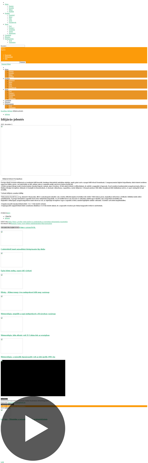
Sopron (11, 6)
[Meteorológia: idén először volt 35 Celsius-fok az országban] (12, 331)
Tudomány (12, 42)
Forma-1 (11, 28)
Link (2, 462)
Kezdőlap (4, 111)
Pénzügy (7, 37)
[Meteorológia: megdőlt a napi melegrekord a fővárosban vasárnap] (12, 310)
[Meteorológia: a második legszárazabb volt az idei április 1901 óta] (12, 353)
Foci (10, 26)
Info (6, 59)
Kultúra (7, 13)
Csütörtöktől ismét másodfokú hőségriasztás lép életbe (23, 249)
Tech (10, 40)
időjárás (7, 218)
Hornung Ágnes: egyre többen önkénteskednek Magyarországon (31, 223)
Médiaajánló (9, 57)
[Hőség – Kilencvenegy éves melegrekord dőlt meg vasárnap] (12, 288)
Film (10, 19)
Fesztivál (11, 15)
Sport (6, 24)
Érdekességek (9, 39)
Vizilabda (12, 30)
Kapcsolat (8, 55)
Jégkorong (12, 33)
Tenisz (11, 31)
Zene (10, 20)
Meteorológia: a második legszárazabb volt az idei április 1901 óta (28, 357)
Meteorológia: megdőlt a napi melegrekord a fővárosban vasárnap (28, 314)
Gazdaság (8, 35)
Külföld (11, 11)
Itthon (11, 10)
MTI (8, 213)
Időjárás (9, 111)
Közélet (11, 8)
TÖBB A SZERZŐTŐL (27, 227)
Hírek (6, 4)
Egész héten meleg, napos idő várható (16, 271)
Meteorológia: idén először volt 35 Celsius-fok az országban (25, 335)
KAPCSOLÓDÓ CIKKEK (10, 227)
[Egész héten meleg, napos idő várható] (12, 267)
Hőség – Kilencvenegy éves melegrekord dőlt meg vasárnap (25, 292)
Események (12, 22)
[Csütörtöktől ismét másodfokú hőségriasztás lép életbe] (12, 245)
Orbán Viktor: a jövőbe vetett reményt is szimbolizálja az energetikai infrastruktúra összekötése (38, 222)
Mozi (10, 17)
